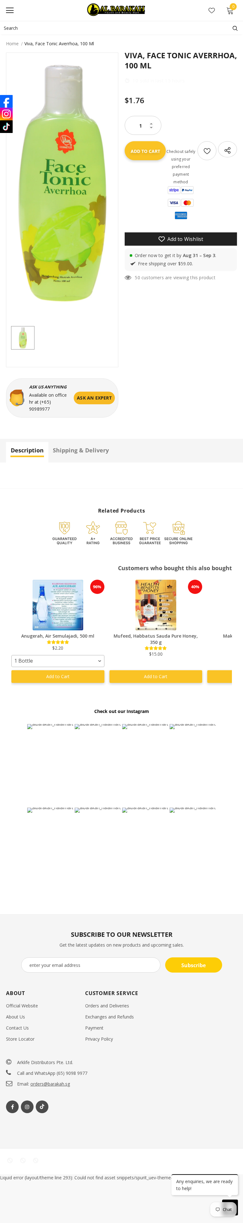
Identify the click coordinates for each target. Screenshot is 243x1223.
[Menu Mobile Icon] (10, 10)
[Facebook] (12, 1106)
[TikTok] (6, 126)
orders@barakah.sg (50, 1084)
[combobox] (57, 661)
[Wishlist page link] (212, 10)
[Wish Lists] (206, 150)
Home (12, 44)
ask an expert (94, 398)
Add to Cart (58, 676)
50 (137, 277)
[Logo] (116, 10)
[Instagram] (27, 1106)
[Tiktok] (42, 1106)
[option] (62, 183)
